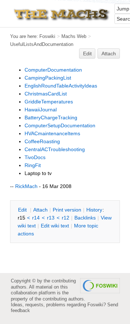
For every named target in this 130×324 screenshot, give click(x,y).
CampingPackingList (48, 78)
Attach (108, 53)
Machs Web (73, 36)
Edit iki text (55, 226)
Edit (87, 53)
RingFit (33, 165)
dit (23, 210)
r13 (51, 218)
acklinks (85, 218)
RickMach (26, 186)
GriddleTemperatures (49, 102)
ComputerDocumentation (53, 70)
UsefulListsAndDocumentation (41, 44)
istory (94, 210)
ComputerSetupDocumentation (60, 125)
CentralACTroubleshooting (55, 149)
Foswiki (47, 36)
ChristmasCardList (46, 94)
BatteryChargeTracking (51, 117)
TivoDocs (35, 157)
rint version (67, 210)
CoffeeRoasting (42, 141)
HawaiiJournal (41, 109)
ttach (40, 210)
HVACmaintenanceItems (52, 133)
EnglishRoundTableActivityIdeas (61, 86)
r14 (36, 218)
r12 (65, 218)
